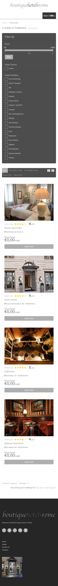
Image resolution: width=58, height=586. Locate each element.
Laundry (12, 109)
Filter (9, 57)
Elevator (11, 96)
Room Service (13, 140)
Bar (10, 88)
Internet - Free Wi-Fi (16, 105)
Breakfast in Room (15, 92)
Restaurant (12, 136)
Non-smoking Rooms (16, 114)
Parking (11, 118)
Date (5, 170)
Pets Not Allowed (15, 127)
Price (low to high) (15, 170)
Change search (33, 28)
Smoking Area (13, 149)
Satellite (11, 144)
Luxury (11, 68)
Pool (10, 131)
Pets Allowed (13, 123)
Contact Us (6, 547)
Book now (29, 246)
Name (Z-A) (18, 175)
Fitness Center (14, 101)
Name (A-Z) (7, 175)
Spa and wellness (15, 153)
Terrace (11, 158)
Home (4, 22)
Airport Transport (15, 83)
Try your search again (46, 487)
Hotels (4, 544)
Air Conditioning (14, 79)
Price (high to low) (31, 170)
